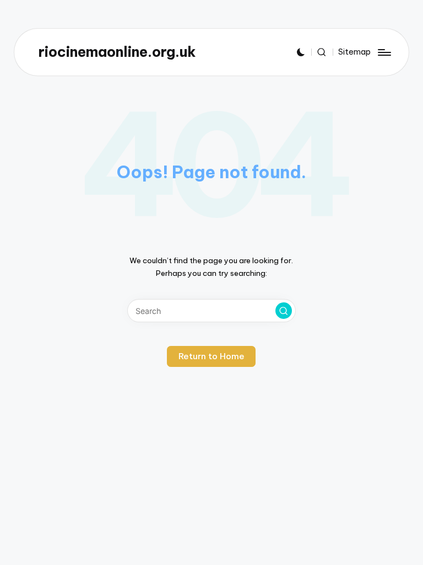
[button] (283, 310)
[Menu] (383, 52)
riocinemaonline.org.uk (117, 52)
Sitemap (354, 52)
